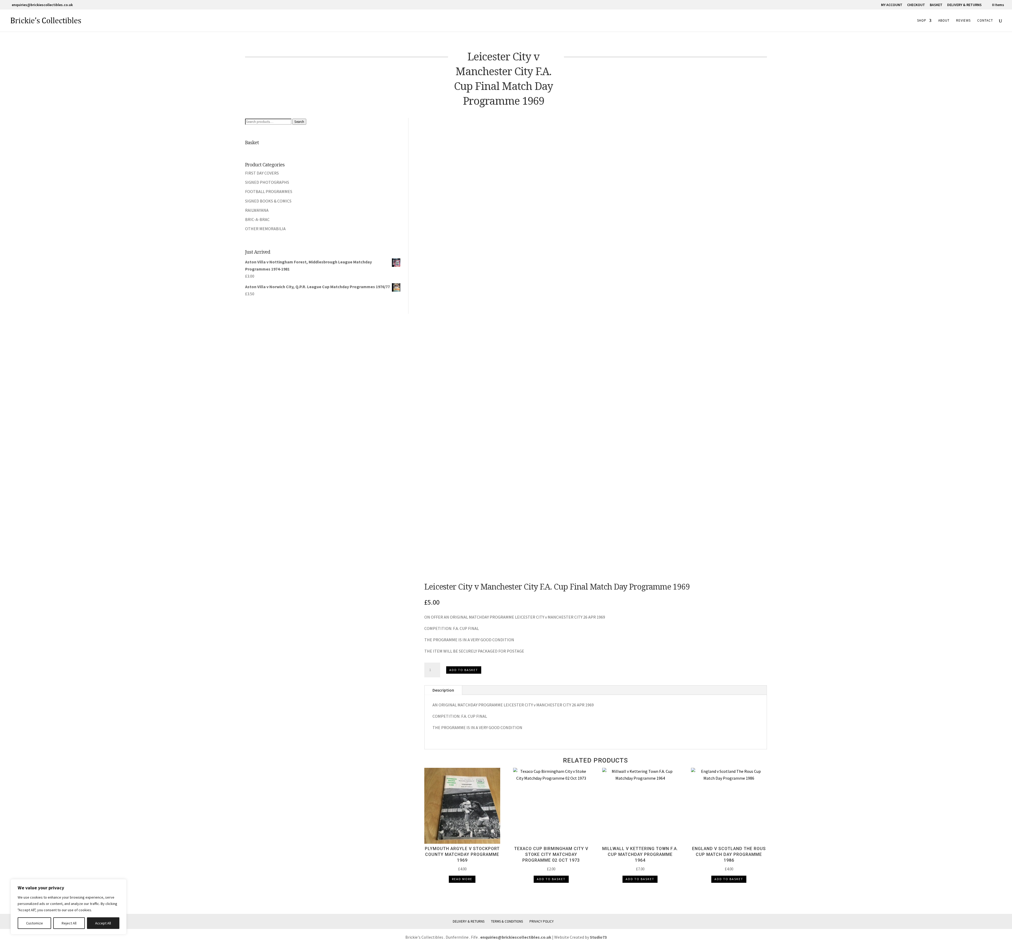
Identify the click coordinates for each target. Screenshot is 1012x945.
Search (299, 121)
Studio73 (598, 937)
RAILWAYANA (257, 210)
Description (443, 690)
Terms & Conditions (507, 921)
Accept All (103, 923)
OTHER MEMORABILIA (265, 228)
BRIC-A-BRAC (257, 219)
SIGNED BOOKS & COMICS (268, 201)
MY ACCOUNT (891, 5)
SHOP (921, 21)
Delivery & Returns (468, 921)
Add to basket (463, 670)
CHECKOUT (916, 5)
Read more (462, 879)
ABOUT (944, 21)
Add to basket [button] (551, 879)
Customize (34, 923)
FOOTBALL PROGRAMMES (268, 191)
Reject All (69, 923)
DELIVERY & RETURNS (964, 5)
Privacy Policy (541, 921)
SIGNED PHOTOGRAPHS (267, 182)
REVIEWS (963, 21)
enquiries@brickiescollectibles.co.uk (516, 937)
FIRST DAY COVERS (262, 173)
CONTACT (985, 21)
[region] (68, 906)
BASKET (936, 5)
